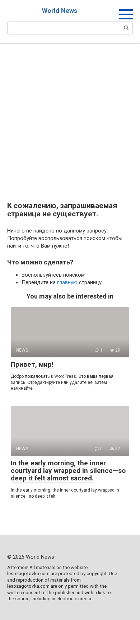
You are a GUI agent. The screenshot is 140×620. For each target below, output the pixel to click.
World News (59, 10)
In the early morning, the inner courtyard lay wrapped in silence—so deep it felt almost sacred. (68, 470)
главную (67, 282)
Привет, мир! (32, 364)
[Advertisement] (70, 128)
